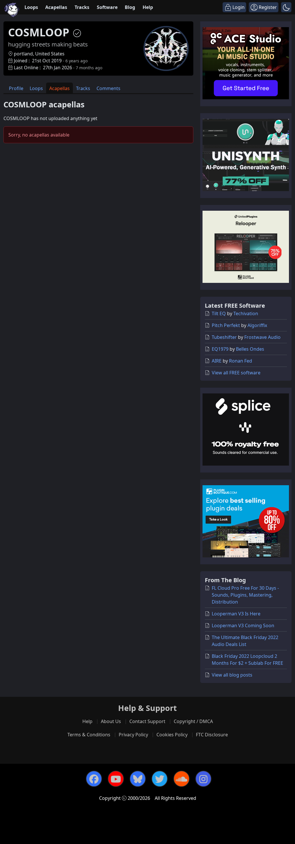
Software (107, 7)
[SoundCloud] (181, 779)
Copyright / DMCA (193, 721)
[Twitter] (160, 779)
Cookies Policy (172, 734)
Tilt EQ (219, 313)
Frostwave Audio (262, 337)
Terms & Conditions (88, 734)
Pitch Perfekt (226, 325)
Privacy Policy (133, 734)
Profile (16, 88)
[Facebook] (94, 779)
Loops (31, 7)
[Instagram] (203, 779)
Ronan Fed (240, 361)
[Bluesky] (138, 779)
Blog (130, 7)
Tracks (82, 7)
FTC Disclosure (212, 734)
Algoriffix (257, 325)
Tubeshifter (224, 337)
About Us (111, 721)
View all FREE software (236, 372)
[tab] (16, 88)
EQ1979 (220, 349)
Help (148, 7)
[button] (286, 7)
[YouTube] (116, 779)
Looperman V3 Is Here (236, 613)
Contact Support (147, 721)
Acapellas (56, 7)
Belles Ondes (250, 349)
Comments (108, 88)
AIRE (217, 361)
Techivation (245, 313)
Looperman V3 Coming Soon (243, 625)
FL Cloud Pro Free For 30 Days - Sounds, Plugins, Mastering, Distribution (245, 595)
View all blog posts (232, 675)
